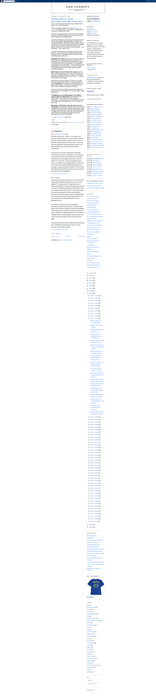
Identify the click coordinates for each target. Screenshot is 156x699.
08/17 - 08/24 (94, 440)
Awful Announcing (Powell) (95, 220)
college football (91, 614)
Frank (54, 177)
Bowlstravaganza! (96, 114)
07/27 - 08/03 (94, 447)
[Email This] (52, 124)
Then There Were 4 (96, 122)
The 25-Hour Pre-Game (97, 145)
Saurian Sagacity (92, 238)
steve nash (90, 656)
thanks (89, 663)
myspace (89, 634)
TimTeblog (90, 234)
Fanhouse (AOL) (92, 218)
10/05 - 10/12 (94, 422)
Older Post (81, 236)
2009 (90, 291)
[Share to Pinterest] (58, 124)
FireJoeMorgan (91, 207)
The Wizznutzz (91, 245)
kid (88, 627)
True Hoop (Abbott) (92, 209)
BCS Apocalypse (96, 132)
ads (88, 605)
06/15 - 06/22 (94, 462)
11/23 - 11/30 (94, 308)
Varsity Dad (90, 538)
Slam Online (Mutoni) (93, 247)
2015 (90, 275)
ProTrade (89, 260)
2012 (90, 283)
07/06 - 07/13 (94, 455)
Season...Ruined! (96, 135)
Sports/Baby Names (98, 158)
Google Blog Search (93, 547)
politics (89, 647)
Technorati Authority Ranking (95, 549)
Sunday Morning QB (93, 251)
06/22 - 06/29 (94, 460)
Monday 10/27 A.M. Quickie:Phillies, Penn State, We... (97, 401)
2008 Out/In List (95, 111)
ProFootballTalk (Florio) (94, 212)
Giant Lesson (96, 162)
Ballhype (89, 249)
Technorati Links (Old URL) (95, 551)
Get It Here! (90, 597)
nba (88, 638)
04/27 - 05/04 (94, 480)
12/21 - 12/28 (94, 298)
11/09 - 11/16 (94, 313)
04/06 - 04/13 (94, 488)
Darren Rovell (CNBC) (93, 263)
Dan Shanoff (78, 6)
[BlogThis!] (53, 124)
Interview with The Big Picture (95, 553)
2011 (90, 285)
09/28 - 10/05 (94, 424)
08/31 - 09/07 (94, 434)
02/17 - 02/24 (94, 506)
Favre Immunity (97, 164)
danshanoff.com (91, 618)
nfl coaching (90, 643)
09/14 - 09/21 (94, 429)
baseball (89, 609)
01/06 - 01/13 (94, 521)
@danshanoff (96, 21)
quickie (89, 649)
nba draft (89, 640)
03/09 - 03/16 (94, 498)
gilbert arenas (91, 625)
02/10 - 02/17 (94, 508)
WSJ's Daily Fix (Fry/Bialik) (95, 225)
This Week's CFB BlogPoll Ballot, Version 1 (95, 407)
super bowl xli (91, 658)
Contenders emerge (96, 139)
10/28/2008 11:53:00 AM (59, 229)
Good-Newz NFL (97, 173)
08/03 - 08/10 (94, 445)
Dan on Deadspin (92, 555)
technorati (90, 660)
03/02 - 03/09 (94, 501)
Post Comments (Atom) (65, 240)
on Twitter (94, 33)
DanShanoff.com (92, 535)
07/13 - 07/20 (94, 452)
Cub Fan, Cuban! (97, 175)
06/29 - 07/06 (94, 457)
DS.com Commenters (93, 196)
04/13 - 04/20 (94, 485)
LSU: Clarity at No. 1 (97, 141)
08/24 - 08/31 (94, 437)
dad (88, 616)
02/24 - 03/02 (94, 503)
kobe (88, 629)
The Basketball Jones (93, 223)
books (88, 611)
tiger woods (90, 667)
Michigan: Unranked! (97, 143)
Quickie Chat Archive (93, 542)
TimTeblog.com (91, 77)
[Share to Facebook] (56, 124)
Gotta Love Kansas (96, 124)
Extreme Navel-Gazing (93, 620)
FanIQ (89, 254)
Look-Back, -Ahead (96, 112)
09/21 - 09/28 (94, 427)
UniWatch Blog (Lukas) (93, 265)
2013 (90, 280)
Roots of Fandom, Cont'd (94, 185)
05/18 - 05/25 (94, 473)
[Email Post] (82, 122)
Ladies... (89, 236)
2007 (90, 524)
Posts (91, 680)
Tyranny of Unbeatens (97, 130)
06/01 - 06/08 (94, 468)
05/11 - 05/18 (94, 475)
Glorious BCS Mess (98, 171)
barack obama (91, 607)
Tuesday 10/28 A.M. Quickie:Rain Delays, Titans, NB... (97, 390)
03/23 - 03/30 (94, 493)
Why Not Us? (96, 160)
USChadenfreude (96, 133)
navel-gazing (90, 636)
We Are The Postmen (93, 229)
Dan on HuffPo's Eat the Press (95, 562)
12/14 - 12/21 (94, 300)
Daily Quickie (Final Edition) (95, 540)
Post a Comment (56, 233)
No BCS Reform (97, 166)
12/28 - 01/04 (94, 295)
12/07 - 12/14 (94, 303)
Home (68, 236)
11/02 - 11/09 (94, 316)
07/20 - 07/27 (94, 450)
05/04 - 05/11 (94, 478)
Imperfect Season (98, 170)
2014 (90, 278)
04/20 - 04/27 (94, 483)
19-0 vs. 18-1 (96, 168)
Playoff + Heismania (96, 116)
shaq (88, 654)
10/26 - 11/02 (94, 318)
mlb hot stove (91, 631)
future (88, 622)
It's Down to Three (96, 120)
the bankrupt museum (59, 134)
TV (88, 669)
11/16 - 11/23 (94, 311)
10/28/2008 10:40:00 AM (59, 173)
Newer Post (54, 236)
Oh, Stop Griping (95, 118)
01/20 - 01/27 (94, 516)
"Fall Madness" (95, 128)
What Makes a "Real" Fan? (95, 183)
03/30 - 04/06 (94, 491)
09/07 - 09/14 (94, 432)
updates (89, 672)
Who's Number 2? (96, 126)
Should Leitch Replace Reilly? (95, 188)
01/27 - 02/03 (94, 513)
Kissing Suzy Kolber (93, 203)
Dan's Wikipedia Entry (93, 544)
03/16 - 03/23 (94, 496)
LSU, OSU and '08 (96, 107)
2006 (90, 527)
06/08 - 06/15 (94, 465)
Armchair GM (90, 258)
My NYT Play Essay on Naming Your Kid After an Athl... (97, 347)
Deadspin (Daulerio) (93, 198)
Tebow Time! (94, 137)
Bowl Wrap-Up (95, 109)
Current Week (91, 67)
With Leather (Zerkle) (93, 200)
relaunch (89, 651)
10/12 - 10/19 (94, 419)
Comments (92, 683)
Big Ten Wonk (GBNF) (93, 232)
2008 (90, 293)
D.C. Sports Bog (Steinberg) (95, 216)
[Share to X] (55, 124)
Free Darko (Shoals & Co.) (94, 214)
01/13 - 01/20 (94, 519)
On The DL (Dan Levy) (93, 227)
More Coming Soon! (92, 267)
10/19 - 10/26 (94, 417)
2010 (90, 288)
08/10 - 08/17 (94, 442)
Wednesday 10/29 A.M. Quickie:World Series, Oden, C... (97, 375)
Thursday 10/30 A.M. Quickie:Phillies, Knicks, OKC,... (96, 357)
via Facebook (94, 31)
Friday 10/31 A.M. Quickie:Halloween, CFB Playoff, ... (96, 336)
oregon (89, 645)
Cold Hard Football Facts (94, 256)
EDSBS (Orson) (91, 205)
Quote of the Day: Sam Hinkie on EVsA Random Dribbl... (96, 364)
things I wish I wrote (92, 665)
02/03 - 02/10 (94, 511)
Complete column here (57, 117)
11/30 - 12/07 (94, 305)
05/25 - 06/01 (94, 470)
